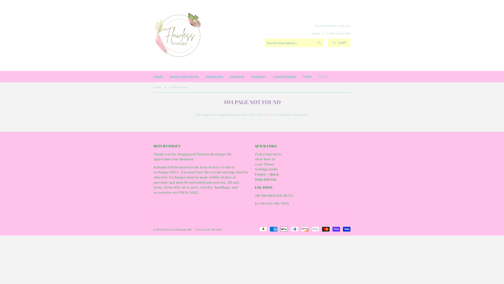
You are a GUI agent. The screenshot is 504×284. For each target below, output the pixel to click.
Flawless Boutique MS (177, 229)
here (269, 114)
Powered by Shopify (208, 229)
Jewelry (259, 76)
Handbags (214, 76)
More (323, 76)
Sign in (315, 33)
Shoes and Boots (184, 76)
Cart (341, 42)
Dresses (237, 76)
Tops (307, 76)
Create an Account (338, 33)
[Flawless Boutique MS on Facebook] (251, 218)
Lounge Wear (284, 76)
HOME (158, 76)
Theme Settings (264, 167)
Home (158, 87)
